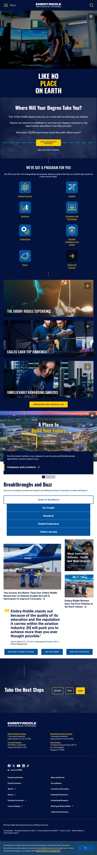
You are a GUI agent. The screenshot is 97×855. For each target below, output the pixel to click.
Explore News (52, 652)
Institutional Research (59, 800)
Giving (10, 795)
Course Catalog (14, 806)
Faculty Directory (14, 783)
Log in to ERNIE (16, 770)
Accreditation (56, 783)
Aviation (71, 196)
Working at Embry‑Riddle (60, 806)
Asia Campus (55, 742)
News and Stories (58, 777)
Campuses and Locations (21, 467)
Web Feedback (77, 831)
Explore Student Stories (21, 652)
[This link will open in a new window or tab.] (9, 765)
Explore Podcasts (79, 652)
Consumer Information (60, 789)
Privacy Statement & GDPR (48, 831)
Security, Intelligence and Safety (72, 242)
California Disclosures (60, 812)
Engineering (25, 239)
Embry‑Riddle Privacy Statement (48, 851)
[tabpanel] (48, 592)
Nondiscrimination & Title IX (25, 831)
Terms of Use (65, 831)
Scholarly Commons (16, 800)
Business (25, 216)
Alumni (10, 789)
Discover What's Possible (49, 142)
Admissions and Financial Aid (48, 404)
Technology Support (11, 833)
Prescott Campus (15, 742)
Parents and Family (15, 777)
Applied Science (25, 196)
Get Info (57, 691)
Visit (70, 691)
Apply (80, 691)
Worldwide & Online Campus (61, 734)
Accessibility (8, 831)
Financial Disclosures (59, 795)
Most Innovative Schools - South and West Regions (79, 553)
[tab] (48, 499)
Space (25, 265)
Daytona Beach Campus (17, 734)
